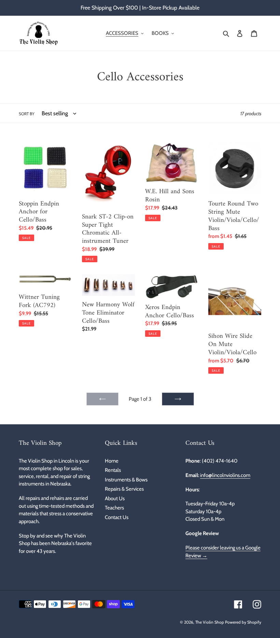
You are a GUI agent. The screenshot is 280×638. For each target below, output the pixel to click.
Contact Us (116, 517)
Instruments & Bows (126, 480)
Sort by (26, 113)
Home (111, 461)
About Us (115, 498)
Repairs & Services (124, 489)
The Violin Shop (209, 622)
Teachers (114, 508)
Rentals (113, 470)
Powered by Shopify (243, 622)
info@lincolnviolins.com (225, 475)
